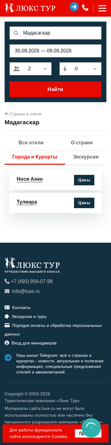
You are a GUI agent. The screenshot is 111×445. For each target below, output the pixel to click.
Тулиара (27, 201)
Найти (55, 89)
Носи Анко (30, 179)
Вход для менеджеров (33, 342)
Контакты (21, 307)
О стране (82, 142)
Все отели (30, 142)
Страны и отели (26, 113)
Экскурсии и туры (29, 316)
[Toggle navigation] (99, 8)
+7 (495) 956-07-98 (32, 281)
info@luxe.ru (26, 291)
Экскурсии (86, 156)
